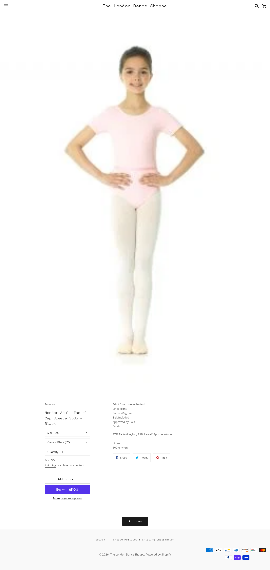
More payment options (67, 498)
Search (100, 539)
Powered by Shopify (158, 554)
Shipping (50, 465)
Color (50, 442)
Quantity (52, 452)
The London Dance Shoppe (135, 5)
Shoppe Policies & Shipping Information (143, 539)
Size (49, 432)
